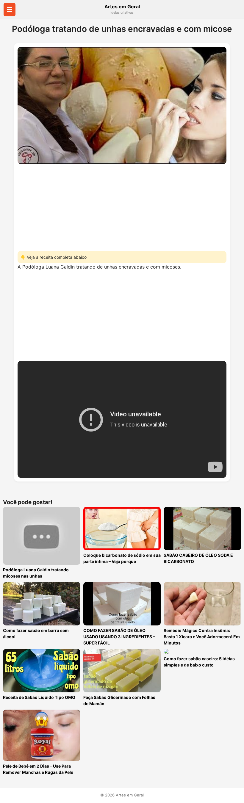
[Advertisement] (122, 205)
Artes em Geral (122, 7)
